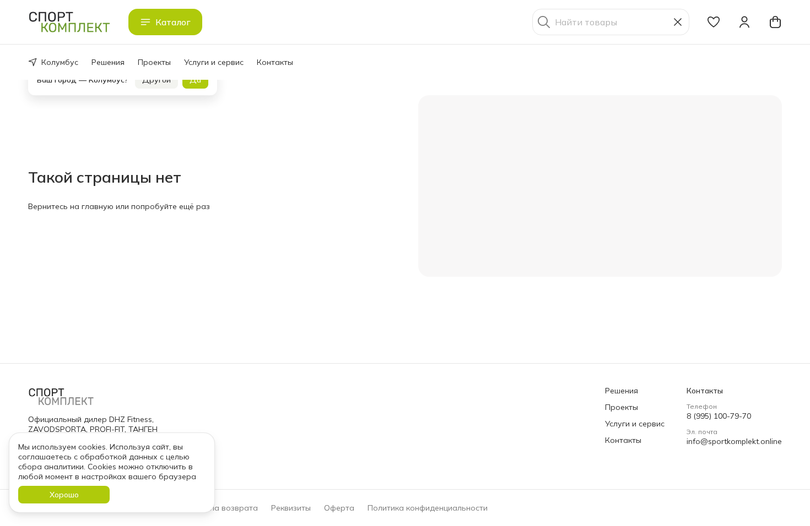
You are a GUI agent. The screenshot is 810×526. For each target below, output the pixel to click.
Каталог (173, 22)
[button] (713, 22)
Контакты (275, 62)
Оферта (339, 508)
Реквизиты (291, 508)
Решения (108, 62)
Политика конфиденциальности (428, 508)
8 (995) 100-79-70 (719, 416)
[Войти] (744, 22)
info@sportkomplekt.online (734, 441)
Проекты (154, 62)
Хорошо (64, 495)
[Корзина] (775, 22)
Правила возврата (222, 508)
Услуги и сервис (214, 62)
